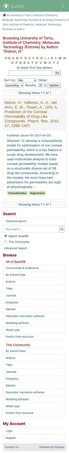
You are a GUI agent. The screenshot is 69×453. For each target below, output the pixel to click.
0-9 (7, 58)
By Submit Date (15, 274)
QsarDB (17, 6)
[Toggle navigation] (62, 6)
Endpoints (12, 302)
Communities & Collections (22, 268)
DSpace (59, 447)
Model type (13, 329)
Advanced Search (15, 248)
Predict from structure (19, 336)
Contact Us (12, 447)
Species (11, 309)
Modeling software (17, 322)
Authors (10, 281)
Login (9, 430)
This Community (19, 241)
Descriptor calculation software (25, 316)
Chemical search (16, 221)
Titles (9, 288)
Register (11, 437)
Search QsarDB (18, 236)
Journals (11, 295)
